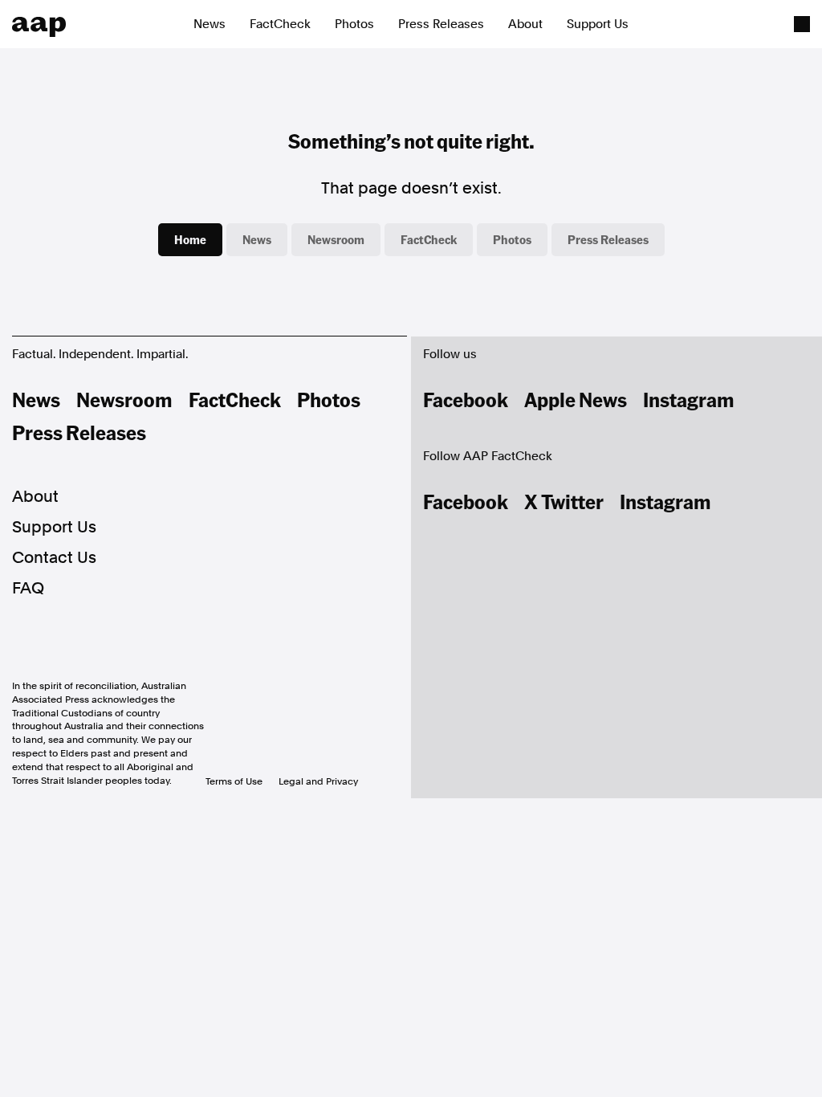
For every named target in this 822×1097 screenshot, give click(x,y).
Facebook (465, 399)
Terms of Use (234, 781)
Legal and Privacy (318, 781)
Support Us (598, 24)
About (525, 24)
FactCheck (280, 24)
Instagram (689, 399)
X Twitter (564, 501)
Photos (354, 24)
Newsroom (335, 239)
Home (190, 239)
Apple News (575, 399)
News (209, 24)
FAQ (28, 587)
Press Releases (441, 24)
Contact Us (54, 557)
